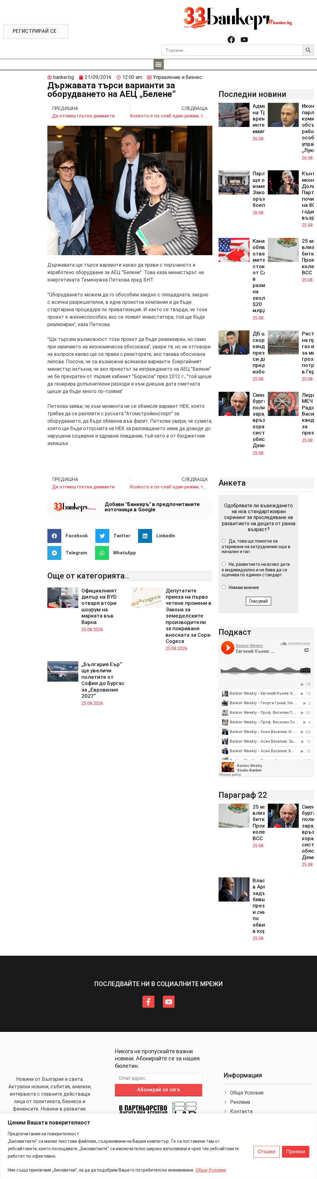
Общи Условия (211, 1170)
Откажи (267, 1152)
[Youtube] (244, 39)
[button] (159, 64)
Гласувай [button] (258, 601)
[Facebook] (231, 39)
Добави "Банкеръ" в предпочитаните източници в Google (152, 507)
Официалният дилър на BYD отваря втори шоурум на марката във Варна (99, 606)
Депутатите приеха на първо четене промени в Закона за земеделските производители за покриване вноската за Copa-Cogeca (189, 615)
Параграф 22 (243, 795)
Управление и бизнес (177, 77)
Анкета (232, 482)
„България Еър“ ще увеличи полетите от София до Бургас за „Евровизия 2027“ (102, 680)
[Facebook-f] (148, 1001)
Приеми (295, 1152)
